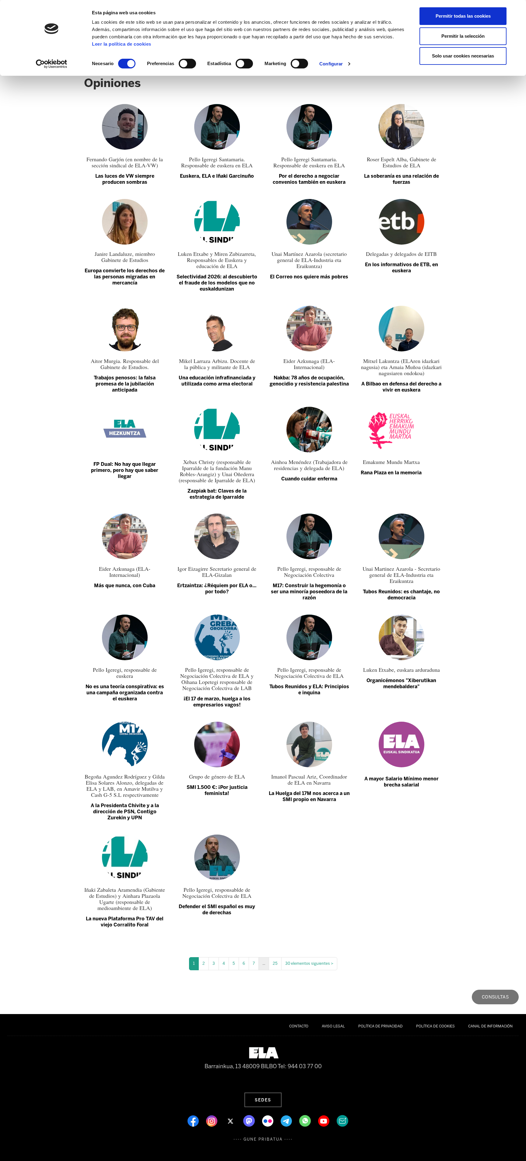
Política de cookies (435, 1026)
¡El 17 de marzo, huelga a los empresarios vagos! (217, 702)
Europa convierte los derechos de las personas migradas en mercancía (125, 277)
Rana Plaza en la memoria (391, 473)
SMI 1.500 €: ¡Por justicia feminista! (217, 790)
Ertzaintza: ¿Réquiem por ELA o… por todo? (217, 588)
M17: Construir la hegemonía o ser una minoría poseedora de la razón (309, 592)
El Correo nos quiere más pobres (309, 277)
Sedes (263, 1099)
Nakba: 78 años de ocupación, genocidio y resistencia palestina (309, 381)
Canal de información (490, 1026)
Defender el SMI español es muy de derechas (217, 909)
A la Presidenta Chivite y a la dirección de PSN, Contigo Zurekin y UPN (125, 812)
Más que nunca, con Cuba (124, 585)
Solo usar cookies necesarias (463, 55)
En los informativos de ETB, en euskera (401, 268)
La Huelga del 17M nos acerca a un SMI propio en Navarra (309, 796)
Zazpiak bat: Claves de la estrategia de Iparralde (217, 494)
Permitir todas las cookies (463, 16)
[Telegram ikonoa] (287, 1120)
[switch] (187, 63)
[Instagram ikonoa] (212, 1120)
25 (275, 963)
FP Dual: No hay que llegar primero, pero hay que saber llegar (124, 470)
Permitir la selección (463, 36)
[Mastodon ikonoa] (249, 1120)
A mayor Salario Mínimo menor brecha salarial (401, 782)
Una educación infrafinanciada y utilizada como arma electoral (217, 381)
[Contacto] (342, 1120)
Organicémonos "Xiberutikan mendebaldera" (401, 683)
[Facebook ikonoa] (193, 1120)
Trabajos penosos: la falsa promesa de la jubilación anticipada (125, 384)
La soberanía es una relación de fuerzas (401, 179)
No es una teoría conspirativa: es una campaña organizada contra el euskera (125, 693)
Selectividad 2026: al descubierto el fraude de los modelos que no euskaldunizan (217, 283)
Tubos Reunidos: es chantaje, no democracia (401, 595)
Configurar (331, 63)
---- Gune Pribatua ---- (263, 1139)
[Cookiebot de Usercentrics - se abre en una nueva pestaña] (51, 63)
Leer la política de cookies (121, 44)
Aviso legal (333, 1026)
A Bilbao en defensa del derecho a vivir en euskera (401, 387)
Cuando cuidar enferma (309, 479)
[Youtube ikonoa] (324, 1120)
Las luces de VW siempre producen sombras (124, 179)
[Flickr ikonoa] (268, 1120)
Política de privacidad (380, 1026)
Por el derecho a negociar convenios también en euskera (309, 179)
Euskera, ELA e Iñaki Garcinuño (217, 176)
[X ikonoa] (231, 1120)
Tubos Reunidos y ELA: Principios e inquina (309, 690)
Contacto (298, 1026)
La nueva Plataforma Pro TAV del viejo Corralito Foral (124, 922)
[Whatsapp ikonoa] (305, 1120)
